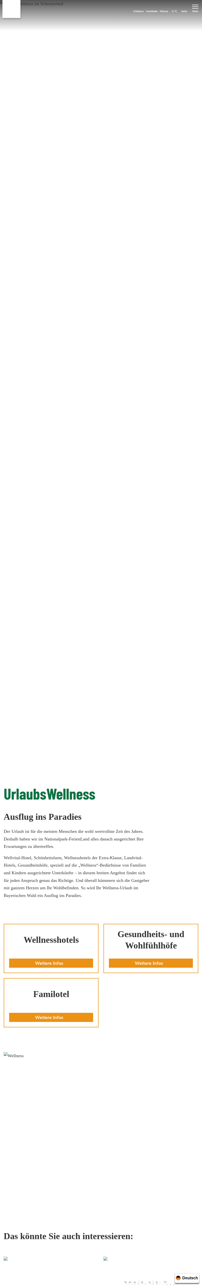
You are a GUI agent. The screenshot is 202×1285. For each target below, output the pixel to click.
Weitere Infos (49, 963)
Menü (195, 11)
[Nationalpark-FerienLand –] (11, 9)
